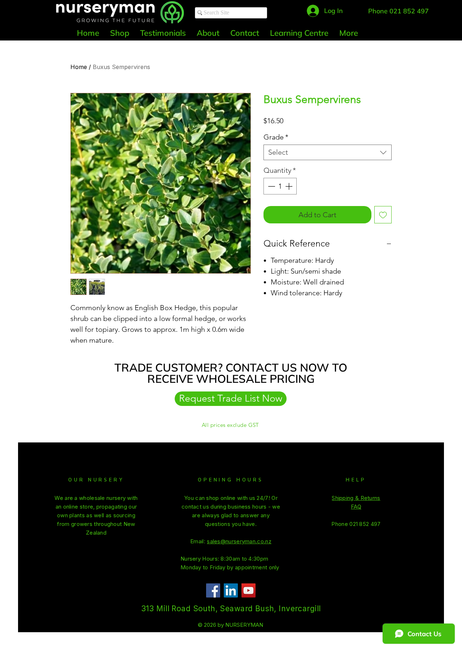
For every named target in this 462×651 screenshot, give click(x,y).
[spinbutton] (280, 186)
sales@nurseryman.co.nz (239, 541)
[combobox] (327, 152)
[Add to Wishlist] (383, 214)
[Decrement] (271, 186)
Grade (275, 137)
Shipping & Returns (356, 497)
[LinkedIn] (231, 590)
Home (78, 66)
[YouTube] (248, 590)
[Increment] (289, 186)
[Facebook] (213, 590)
